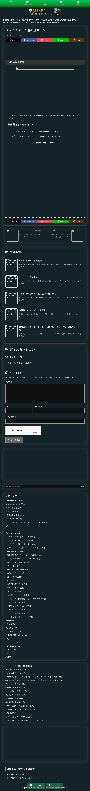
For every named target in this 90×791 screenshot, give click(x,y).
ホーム (7, 23)
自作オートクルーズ (15, 573)
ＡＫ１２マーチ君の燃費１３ (32, 260)
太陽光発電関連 (11, 511)
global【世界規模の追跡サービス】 (20, 706)
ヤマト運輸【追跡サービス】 (17, 691)
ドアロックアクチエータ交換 (19, 606)
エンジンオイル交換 (15, 588)
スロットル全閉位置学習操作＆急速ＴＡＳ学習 (26, 599)
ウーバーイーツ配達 (13, 501)
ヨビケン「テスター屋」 (15, 684)
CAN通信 (11, 624)
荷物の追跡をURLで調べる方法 (18, 717)
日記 (7, 526)
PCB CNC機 (10, 650)
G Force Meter (13, 646)
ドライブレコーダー (15, 566)
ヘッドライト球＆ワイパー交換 (20, 617)
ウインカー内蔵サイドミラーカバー (22, 544)
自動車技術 (10, 620)
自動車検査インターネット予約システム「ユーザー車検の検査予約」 (34, 677)
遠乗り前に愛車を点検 (16, 774)
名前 (7, 406)
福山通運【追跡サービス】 (16, 702)
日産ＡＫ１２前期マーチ (24, 23)
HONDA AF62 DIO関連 (15, 504)
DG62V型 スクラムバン (15, 508)
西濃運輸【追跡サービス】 (16, 699)
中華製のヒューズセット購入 (32, 310)
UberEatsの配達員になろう (16, 669)
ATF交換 (10, 580)
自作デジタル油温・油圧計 (18, 562)
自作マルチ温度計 (14, 577)
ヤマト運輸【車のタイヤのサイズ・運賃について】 (26, 720)
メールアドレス (39, 406)
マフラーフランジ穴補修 (17, 613)
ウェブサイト (10, 417)
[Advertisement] (45, 51)
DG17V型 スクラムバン (15, 515)
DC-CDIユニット (14, 631)
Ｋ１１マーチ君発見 (28, 277)
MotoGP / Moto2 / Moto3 (16, 635)
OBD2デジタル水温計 (16, 602)
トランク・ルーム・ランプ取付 (20, 540)
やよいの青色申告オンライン (17, 673)
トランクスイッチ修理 (16, 610)
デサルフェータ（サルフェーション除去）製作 (26, 548)
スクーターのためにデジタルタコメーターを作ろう (28, 522)
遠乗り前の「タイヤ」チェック (19, 778)
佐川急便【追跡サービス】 (16, 695)
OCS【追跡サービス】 (14, 713)
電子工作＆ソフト (12, 642)
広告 (7, 653)
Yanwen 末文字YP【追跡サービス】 (20, 709)
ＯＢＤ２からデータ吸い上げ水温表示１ (37, 294)
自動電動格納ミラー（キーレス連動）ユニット (26, 555)
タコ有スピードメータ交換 (18, 595)
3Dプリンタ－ (11, 639)
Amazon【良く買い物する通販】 (19, 666)
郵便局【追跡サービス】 (15, 688)
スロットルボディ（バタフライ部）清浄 (23, 559)
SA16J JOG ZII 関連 (13, 519)
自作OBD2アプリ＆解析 (17, 584)
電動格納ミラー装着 (15, 551)
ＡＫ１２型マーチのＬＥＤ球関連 (21, 537)
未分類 (8, 657)
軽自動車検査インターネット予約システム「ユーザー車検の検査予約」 (34, 680)
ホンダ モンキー (12, 628)
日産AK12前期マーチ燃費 (49, 23)
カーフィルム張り (14, 591)
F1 (6, 530)
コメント (9, 382)
